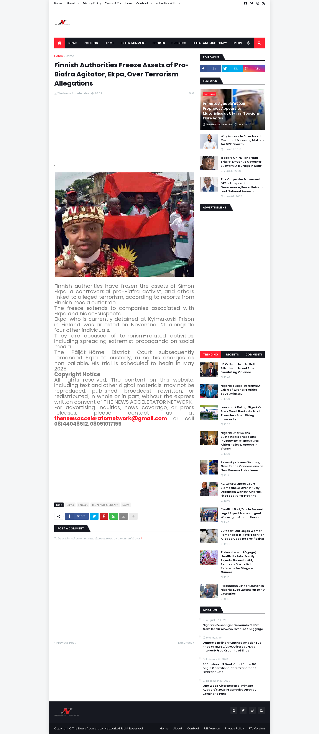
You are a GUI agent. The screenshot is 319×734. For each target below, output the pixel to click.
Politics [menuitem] (91, 43)
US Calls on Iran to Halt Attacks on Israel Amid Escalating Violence (238, 368)
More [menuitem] (238, 43)
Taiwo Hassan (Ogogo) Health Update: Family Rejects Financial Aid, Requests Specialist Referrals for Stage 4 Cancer (238, 562)
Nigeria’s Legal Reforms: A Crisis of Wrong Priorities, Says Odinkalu (240, 390)
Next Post (185, 643)
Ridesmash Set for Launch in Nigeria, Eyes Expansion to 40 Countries (243, 590)
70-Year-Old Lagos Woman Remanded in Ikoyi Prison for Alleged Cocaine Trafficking (242, 535)
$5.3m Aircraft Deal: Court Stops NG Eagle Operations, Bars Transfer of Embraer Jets (230, 668)
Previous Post (66, 643)
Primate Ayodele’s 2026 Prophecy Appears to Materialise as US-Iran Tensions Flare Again (231, 111)
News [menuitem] (72, 43)
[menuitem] (59, 43)
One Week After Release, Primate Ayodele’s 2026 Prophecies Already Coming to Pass (229, 690)
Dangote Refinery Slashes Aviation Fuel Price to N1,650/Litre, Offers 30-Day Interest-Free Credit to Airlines (232, 647)
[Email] (123, 516)
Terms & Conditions (118, 3)
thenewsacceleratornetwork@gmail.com (110, 418)
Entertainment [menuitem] (133, 43)
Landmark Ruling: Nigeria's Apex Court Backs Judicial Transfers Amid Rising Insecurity (241, 413)
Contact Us (144, 3)
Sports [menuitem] (159, 43)
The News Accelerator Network (94, 728)
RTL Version (212, 728)
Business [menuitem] (178, 43)
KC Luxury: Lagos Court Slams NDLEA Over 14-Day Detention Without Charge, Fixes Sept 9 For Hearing (241, 490)
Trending (210, 354)
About (177, 728)
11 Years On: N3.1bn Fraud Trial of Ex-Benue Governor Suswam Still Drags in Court (242, 162)
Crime (70, 56)
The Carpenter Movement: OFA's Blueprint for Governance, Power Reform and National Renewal (242, 185)
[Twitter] (94, 516)
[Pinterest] (104, 516)
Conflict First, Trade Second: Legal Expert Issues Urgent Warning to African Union (242, 513)
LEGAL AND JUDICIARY (105, 505)
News (125, 505)
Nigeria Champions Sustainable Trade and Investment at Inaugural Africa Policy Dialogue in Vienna (240, 441)
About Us (72, 3)
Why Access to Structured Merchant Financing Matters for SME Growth (243, 140)
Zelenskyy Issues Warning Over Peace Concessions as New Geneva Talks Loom (242, 466)
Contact (193, 728)
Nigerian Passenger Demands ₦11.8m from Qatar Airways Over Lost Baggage (233, 627)
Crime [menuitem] (109, 43)
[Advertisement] (186, 22)
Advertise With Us (168, 3)
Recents (232, 354)
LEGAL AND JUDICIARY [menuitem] (210, 43)
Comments (254, 354)
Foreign (83, 505)
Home (58, 3)
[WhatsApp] (113, 516)
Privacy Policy (92, 3)
